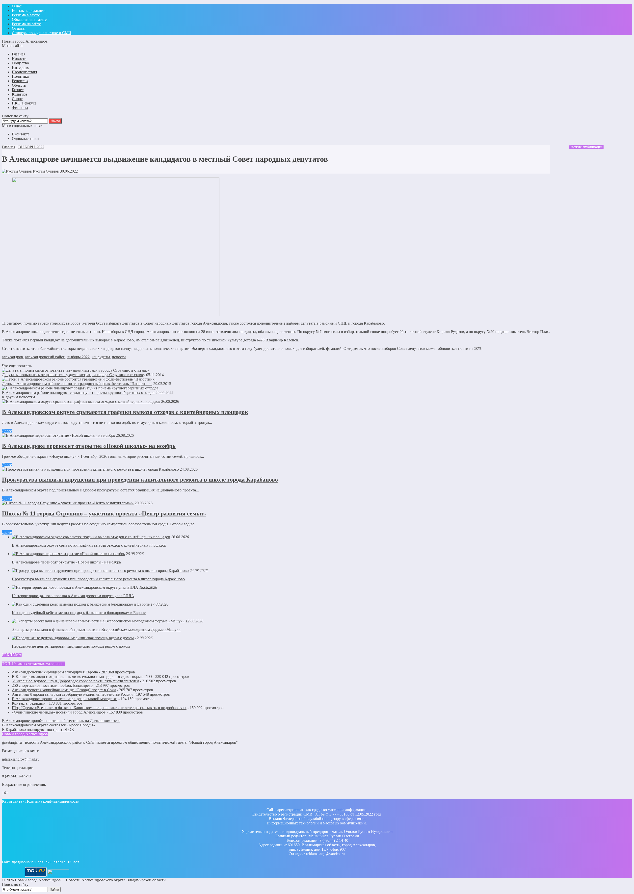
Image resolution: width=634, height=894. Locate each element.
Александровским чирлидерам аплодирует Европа (55, 672)
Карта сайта (12, 801)
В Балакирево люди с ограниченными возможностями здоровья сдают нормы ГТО (82, 676)
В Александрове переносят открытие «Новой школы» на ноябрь (89, 446)
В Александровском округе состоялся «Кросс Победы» (48, 725)
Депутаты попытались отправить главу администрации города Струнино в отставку (73, 375)
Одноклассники (25, 138)
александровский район (45, 357)
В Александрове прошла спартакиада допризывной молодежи (64, 699)
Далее (7, 431)
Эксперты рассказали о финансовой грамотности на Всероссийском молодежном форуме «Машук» (96, 629)
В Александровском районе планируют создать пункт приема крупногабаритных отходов (78, 392)
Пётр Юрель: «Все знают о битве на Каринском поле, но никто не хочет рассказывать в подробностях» (99, 708)
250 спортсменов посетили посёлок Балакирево (52, 685)
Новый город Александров (25, 41)
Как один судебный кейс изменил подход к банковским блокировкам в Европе (79, 613)
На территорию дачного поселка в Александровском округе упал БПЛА (73, 596)
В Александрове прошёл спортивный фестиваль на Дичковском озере (61, 720)
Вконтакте (20, 134)
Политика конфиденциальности (52, 801)
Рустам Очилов (46, 171)
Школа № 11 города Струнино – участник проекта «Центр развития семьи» (104, 513)
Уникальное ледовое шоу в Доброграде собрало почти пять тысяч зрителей (75, 681)
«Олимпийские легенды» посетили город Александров (59, 712)
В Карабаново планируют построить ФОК (38, 729)
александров (12, 357)
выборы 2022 (78, 357)
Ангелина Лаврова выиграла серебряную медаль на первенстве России (72, 694)
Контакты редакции (29, 703)
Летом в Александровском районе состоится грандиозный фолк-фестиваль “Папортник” (77, 384)
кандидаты (101, 357)
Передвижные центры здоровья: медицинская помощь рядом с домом (71, 646)
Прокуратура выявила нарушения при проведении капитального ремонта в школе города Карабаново (140, 479)
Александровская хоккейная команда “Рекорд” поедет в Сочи (64, 690)
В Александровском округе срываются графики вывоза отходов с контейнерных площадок (125, 412)
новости (119, 357)
